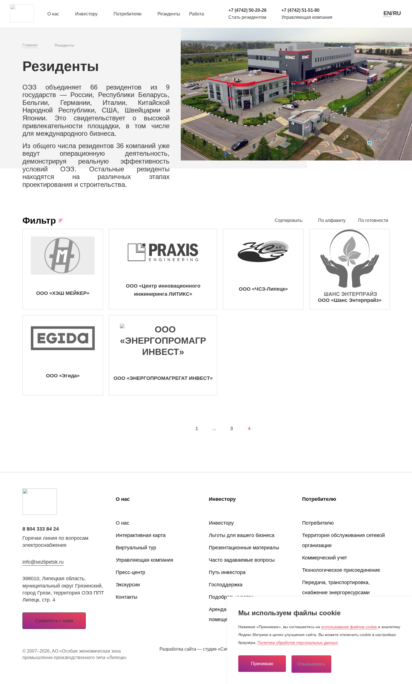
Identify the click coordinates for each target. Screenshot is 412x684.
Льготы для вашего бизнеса (241, 535)
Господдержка (225, 584)
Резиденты (169, 14)
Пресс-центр (130, 572)
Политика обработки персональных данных (298, 642)
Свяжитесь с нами (54, 620)
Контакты (126, 597)
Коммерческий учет (324, 558)
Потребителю (128, 14)
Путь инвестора (227, 572)
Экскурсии (128, 584)
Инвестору (86, 14)
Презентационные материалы (244, 547)
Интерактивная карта (141, 535)
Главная (30, 45)
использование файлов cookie (349, 627)
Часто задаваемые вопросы (242, 560)
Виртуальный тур (136, 547)
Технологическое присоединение (341, 570)
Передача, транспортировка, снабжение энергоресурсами (336, 587)
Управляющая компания (144, 560)
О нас (53, 14)
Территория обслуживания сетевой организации (343, 540)
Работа (196, 14)
